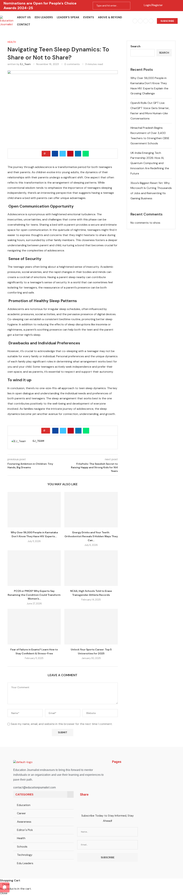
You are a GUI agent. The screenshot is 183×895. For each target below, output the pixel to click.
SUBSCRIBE (167, 21)
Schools (22, 846)
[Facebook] (135, 21)
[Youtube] (151, 21)
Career (21, 813)
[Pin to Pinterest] (70, 154)
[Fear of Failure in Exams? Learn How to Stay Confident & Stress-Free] (34, 626)
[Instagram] (140, 21)
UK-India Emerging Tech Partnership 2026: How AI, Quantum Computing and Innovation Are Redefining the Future (149, 163)
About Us (24, 17)
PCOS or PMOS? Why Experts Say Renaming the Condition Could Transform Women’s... (34, 594)
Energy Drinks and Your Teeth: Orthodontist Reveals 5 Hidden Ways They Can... (91, 536)
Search (135, 46)
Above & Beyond (110, 17)
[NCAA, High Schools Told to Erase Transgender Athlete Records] (91, 568)
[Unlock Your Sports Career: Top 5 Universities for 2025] (91, 626)
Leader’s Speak (68, 17)
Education (23, 805)
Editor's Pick (25, 830)
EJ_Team (25, 64)
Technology (24, 855)
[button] (139, 770)
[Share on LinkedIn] (78, 154)
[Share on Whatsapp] (86, 154)
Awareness (24, 822)
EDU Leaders (44, 17)
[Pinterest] (145, 21)
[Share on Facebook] (55, 154)
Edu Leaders (25, 863)
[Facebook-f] (81, 804)
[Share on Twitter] (63, 154)
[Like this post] (47, 154)
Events (88, 17)
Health (21, 838)
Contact (23, 24)
